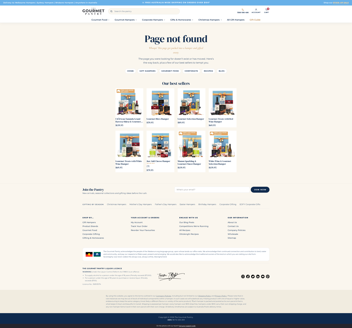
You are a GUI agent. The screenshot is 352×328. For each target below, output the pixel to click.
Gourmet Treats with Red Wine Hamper (221, 120)
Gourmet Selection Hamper (191, 118)
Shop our (336, 3)
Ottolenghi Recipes (189, 234)
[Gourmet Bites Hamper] (160, 102)
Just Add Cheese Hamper (158, 161)
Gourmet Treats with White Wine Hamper (129, 162)
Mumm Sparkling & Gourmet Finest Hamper (189, 162)
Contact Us (233, 226)
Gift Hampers (148, 71)
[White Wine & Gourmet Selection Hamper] (223, 144)
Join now (260, 190)
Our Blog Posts (186, 222)
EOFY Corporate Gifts (250, 204)
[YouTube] (263, 276)
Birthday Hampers (207, 204)
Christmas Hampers (116, 204)
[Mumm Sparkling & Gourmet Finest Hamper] (191, 144)
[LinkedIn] (258, 276)
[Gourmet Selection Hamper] (191, 102)
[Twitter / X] (253, 276)
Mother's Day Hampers (141, 204)
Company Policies (236, 230)
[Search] (111, 11)
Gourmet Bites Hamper (158, 118)
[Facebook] (248, 276)
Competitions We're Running (193, 226)
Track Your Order (139, 226)
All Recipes (184, 230)
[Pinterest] (268, 276)
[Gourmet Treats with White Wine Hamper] (129, 144)
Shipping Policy (204, 296)
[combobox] (144, 11)
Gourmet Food (170, 71)
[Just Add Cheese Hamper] (160, 144)
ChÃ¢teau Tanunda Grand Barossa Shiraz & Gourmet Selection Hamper (128, 120)
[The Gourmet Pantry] (93, 11)
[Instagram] (243, 276)
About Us (232, 222)
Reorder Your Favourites (143, 230)
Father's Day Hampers (165, 204)
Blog (222, 71)
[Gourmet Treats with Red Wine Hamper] (223, 102)
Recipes (208, 71)
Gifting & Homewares (93, 238)
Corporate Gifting (227, 204)
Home (130, 71)
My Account (137, 222)
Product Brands (90, 226)
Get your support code (187, 326)
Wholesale (233, 234)
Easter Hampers (187, 204)
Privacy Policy (221, 296)
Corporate (191, 71)
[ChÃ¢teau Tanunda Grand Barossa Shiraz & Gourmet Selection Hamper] (129, 102)
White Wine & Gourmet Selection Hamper (220, 162)
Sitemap (232, 238)
